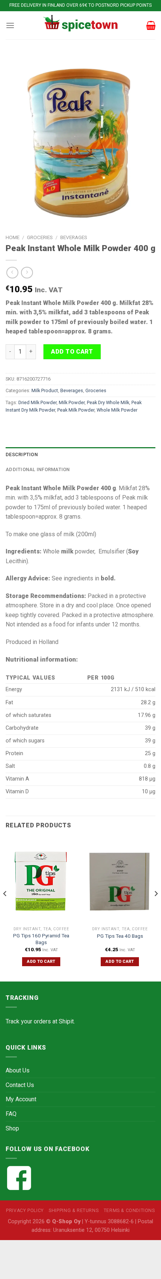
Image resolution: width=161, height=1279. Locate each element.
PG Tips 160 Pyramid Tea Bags (41, 938)
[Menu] (10, 25)
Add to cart (72, 351)
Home (12, 237)
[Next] (156, 908)
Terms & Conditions (129, 1210)
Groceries (40, 237)
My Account (21, 1099)
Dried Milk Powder (37, 402)
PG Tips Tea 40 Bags (120, 936)
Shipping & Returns (73, 1210)
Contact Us (20, 1085)
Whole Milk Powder (117, 410)
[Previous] (5, 908)
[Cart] (150, 25)
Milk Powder (72, 402)
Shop (12, 1128)
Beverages (73, 237)
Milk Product (44, 390)
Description (22, 454)
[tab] (80, 454)
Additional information (38, 469)
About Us (18, 1070)
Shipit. (67, 1021)
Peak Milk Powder (75, 410)
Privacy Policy (25, 1210)
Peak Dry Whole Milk (108, 402)
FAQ (11, 1113)
